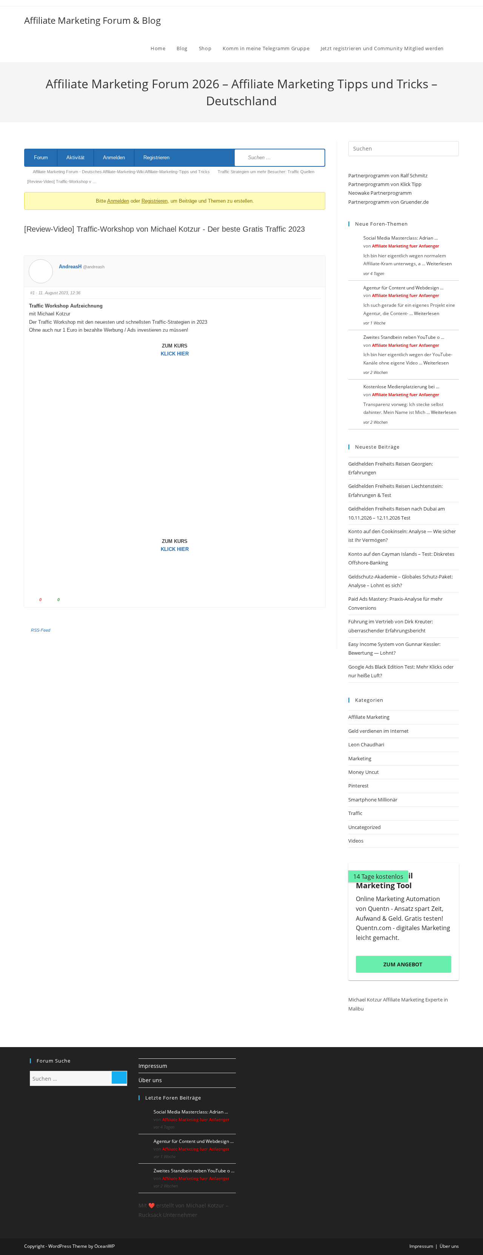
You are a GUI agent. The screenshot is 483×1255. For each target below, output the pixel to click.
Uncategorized (364, 827)
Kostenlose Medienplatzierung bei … (401, 386)
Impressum (152, 1065)
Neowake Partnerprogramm (380, 192)
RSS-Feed (40, 630)
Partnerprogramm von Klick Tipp (384, 184)
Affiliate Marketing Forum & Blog (92, 20)
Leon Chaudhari (366, 744)
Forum (41, 157)
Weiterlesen (439, 263)
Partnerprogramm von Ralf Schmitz (388, 175)
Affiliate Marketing (368, 717)
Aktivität (75, 157)
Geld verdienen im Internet (378, 730)
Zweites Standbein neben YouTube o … (403, 337)
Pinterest (358, 785)
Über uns (150, 1080)
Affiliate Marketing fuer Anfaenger (405, 246)
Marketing (359, 758)
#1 (32, 293)
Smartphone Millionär (372, 799)
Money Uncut (363, 772)
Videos (355, 840)
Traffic (355, 813)
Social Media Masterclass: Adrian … (400, 238)
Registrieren (156, 157)
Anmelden (114, 157)
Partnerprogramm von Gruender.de (388, 201)
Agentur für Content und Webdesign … (403, 288)
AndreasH (70, 266)
